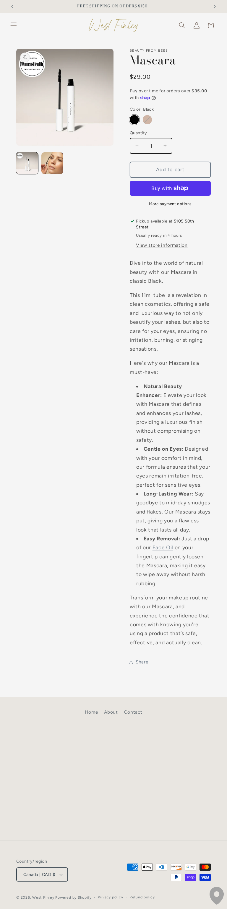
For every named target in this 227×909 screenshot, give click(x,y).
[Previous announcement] (12, 6)
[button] (14, 25)
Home (91, 712)
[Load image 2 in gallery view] (52, 163)
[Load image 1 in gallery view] (27, 163)
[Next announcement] (214, 6)
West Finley (43, 897)
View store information (162, 245)
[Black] (134, 119)
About (111, 712)
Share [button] (142, 662)
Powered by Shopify (73, 897)
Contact (133, 712)
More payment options (170, 203)
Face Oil (163, 547)
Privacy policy (110, 897)
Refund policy (142, 897)
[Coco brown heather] (147, 119)
